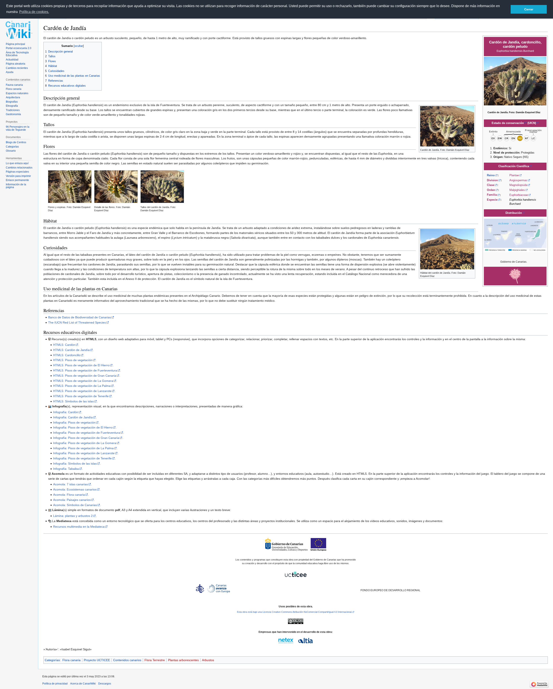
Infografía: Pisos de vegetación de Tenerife (82, 458)
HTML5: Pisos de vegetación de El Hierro (81, 365)
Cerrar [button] (528, 9)
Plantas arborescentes (183, 660)
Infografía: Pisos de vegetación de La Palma (83, 448)
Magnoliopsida (518, 185)
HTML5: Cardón (64, 344)
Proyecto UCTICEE (97, 660)
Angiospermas (518, 180)
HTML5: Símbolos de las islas (73, 401)
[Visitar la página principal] (19, 29)
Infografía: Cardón (65, 412)
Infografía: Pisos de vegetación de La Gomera (84, 443)
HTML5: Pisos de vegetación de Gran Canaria (84, 375)
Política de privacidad (55, 683)
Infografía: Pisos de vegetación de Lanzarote (83, 453)
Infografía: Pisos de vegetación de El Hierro (83, 427)
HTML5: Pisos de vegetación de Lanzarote (82, 391)
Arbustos (208, 660)
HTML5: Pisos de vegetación (72, 360)
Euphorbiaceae (518, 195)
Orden (491, 190)
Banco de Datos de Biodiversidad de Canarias (79, 317)
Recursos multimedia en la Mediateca (79, 526)
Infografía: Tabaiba (66, 468)
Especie (492, 199)
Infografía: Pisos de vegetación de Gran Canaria (86, 438)
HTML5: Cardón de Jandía (71, 350)
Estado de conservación (508, 123)
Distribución (513, 212)
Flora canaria (71, 660)
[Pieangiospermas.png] (515, 275)
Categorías (52, 660)
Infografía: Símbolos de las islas (75, 463)
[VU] (515, 134)
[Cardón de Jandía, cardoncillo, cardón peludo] (515, 81)
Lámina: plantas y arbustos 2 (73, 516)
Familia (492, 195)
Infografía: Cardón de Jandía (73, 417)
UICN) (532, 123)
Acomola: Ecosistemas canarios (75, 489)
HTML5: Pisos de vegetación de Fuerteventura (85, 370)
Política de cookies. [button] (34, 12)
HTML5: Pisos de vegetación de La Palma (82, 385)
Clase (490, 185)
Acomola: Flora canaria (69, 494)
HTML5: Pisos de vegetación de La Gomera (83, 381)
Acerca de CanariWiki (83, 683)
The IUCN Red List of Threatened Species (77, 322)
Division (492, 180)
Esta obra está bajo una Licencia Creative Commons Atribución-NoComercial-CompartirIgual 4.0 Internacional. (294, 612)
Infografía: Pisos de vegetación (74, 422)
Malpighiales (517, 190)
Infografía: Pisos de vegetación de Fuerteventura (86, 432)
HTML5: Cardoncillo (66, 355)
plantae (514, 175)
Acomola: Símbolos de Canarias (75, 505)
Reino (491, 175)
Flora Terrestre (155, 660)
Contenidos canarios (127, 660)
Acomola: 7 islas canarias (70, 484)
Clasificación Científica (513, 166)
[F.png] (515, 234)
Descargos (104, 683)
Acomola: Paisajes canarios (72, 500)
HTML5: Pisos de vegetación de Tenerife (81, 396)
